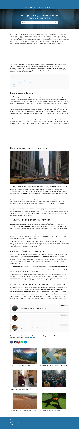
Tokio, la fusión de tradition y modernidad (24, 83)
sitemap (12, 426)
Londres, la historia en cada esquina (23, 85)
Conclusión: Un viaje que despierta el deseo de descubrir (28, 86)
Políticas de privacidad (42, 7)
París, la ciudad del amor (20, 79)
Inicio (26, 7)
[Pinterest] (18, 342)
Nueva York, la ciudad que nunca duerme (24, 81)
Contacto (51, 7)
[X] (15, 342)
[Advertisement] (39, 54)
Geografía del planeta (39, 3)
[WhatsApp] (21, 342)
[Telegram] (25, 342)
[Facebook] (11, 342)
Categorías (32, 7)
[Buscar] (55, 22)
